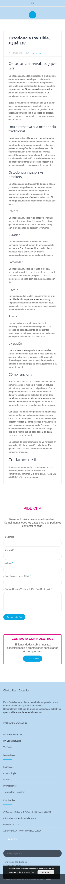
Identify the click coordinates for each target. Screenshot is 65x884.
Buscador (10, 839)
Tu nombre (9, 537)
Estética (7, 779)
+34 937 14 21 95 (11, 824)
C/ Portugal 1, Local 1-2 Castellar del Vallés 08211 (27, 812)
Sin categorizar (35, 53)
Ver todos (8, 746)
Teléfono (8, 563)
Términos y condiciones (15, 861)
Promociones (9, 785)
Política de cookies (12, 865)
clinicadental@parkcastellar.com (19, 818)
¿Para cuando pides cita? (16, 576)
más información (25, 872)
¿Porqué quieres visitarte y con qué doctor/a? (27, 589)
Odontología (9, 773)
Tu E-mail (8, 550)
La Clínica (7, 767)
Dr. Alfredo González (13, 734)
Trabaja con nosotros (14, 791)
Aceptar (46, 872)
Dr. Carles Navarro (12, 740)
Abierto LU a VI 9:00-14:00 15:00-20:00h (22, 830)
